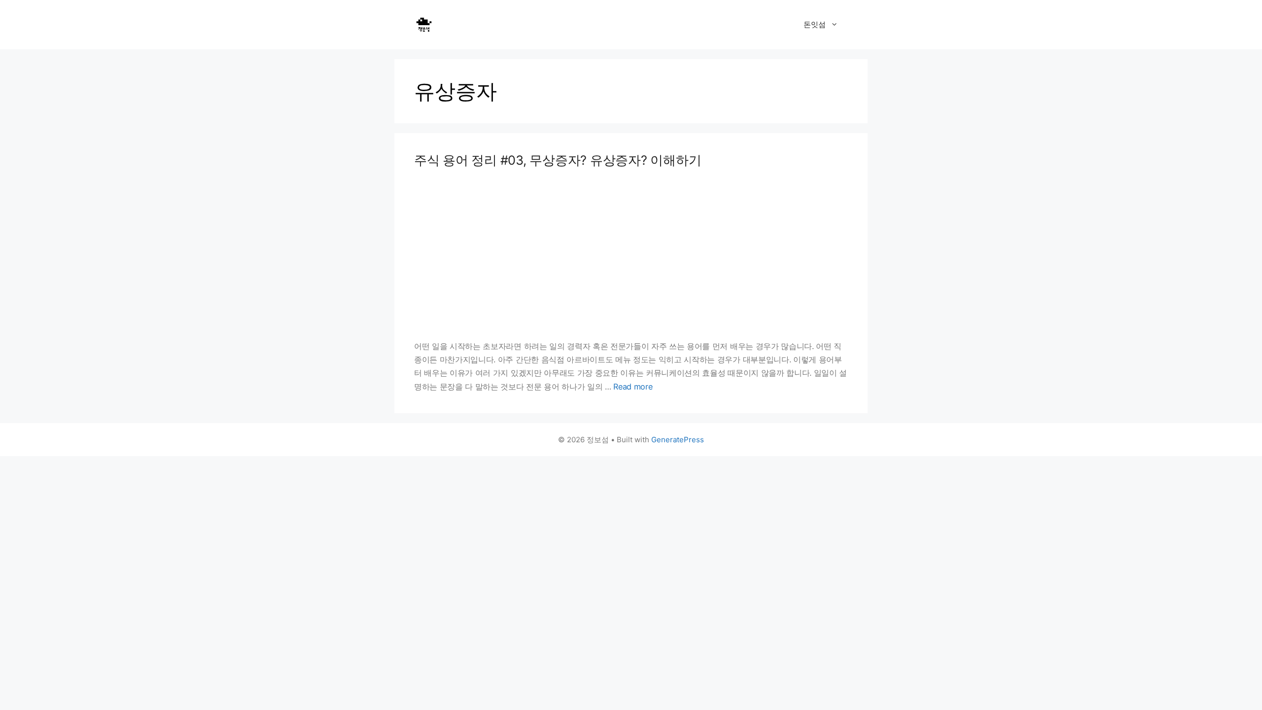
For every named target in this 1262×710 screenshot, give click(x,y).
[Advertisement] (631, 254)
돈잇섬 (815, 24)
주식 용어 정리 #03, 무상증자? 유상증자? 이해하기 (557, 160)
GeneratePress (677, 439)
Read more (632, 386)
